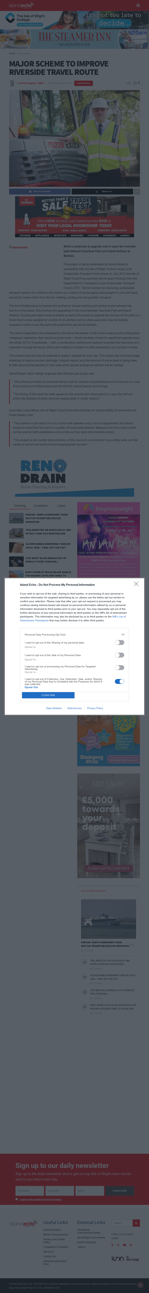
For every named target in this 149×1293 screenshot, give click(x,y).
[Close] (137, 585)
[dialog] (74, 646)
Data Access (74, 708)
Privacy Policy (95, 708)
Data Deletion (54, 708)
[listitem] (74, 634)
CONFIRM (48, 695)
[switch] (119, 642)
